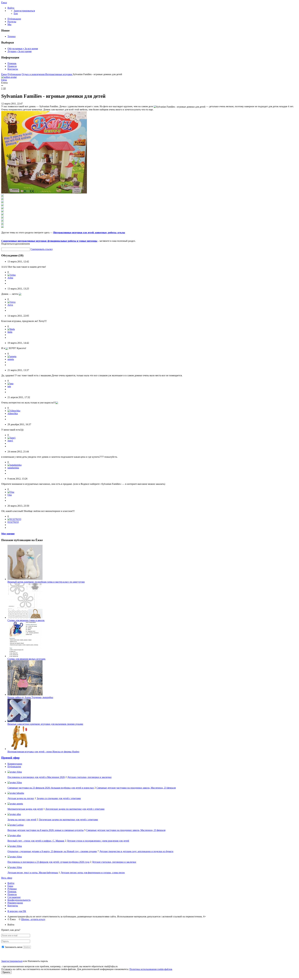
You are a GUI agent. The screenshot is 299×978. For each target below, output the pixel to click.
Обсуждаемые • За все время (22, 48)
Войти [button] (10, 924)
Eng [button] (16, 13)
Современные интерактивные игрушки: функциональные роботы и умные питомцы (49, 241)
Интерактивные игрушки (59, 74)
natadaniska (13, 467)
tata (9, 386)
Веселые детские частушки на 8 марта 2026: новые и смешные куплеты (45, 830)
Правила (12, 66)
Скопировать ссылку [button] (42, 249)
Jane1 (10, 440)
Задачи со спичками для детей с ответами (59, 798)
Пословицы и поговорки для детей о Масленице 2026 (36, 777)
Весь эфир (6, 878)
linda (9, 332)
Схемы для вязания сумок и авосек (26, 620)
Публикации (14, 18)
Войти (10, 883)
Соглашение (14, 897)
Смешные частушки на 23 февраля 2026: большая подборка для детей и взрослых (50, 787)
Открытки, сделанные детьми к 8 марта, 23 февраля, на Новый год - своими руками (52, 851)
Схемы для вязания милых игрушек (26, 659)
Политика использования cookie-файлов (150, 969)
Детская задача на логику (20, 798)
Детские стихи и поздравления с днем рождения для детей (98, 840)
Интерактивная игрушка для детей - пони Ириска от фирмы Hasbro (43, 751)
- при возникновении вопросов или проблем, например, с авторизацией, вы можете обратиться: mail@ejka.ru (59, 966)
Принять (6, 972)
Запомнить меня (13, 947)
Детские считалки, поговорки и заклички (89, 777)
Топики (11, 36)
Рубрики (12, 888)
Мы (9, 24)
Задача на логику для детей (21, 819)
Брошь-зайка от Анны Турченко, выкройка (30, 697)
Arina (10, 277)
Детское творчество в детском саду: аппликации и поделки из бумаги (136, 851)
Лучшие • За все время (19, 51)
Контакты (12, 69)
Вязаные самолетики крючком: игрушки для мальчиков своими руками (45, 724)
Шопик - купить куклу (33, 919)
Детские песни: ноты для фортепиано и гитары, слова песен (93, 872)
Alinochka (12, 413)
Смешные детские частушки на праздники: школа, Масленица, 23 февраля (136, 787)
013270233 (13, 522)
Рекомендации (15, 902)
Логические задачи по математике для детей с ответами (74, 809)
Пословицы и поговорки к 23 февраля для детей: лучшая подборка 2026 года (48, 862)
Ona (9, 495)
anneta (10, 359)
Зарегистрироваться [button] (24, 10)
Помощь (11, 63)
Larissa (20, 825)
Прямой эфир (10, 757)
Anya (10, 305)
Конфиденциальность (19, 900)
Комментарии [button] (14, 763)
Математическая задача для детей (25, 809)
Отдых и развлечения (33, 74)
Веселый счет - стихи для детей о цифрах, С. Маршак (35, 840)
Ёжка (4, 2)
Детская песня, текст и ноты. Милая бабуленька (32, 872)
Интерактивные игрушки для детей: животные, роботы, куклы (89, 232)
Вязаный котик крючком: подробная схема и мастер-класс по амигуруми (46, 582)
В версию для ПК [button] (16, 911)
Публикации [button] (14, 766)
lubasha (20, 793)
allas (18, 814)
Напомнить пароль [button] (38, 961)
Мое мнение (8, 533)
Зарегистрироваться (11, 961)
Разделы (11, 21)
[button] (10, 8)
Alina (19, 772)
